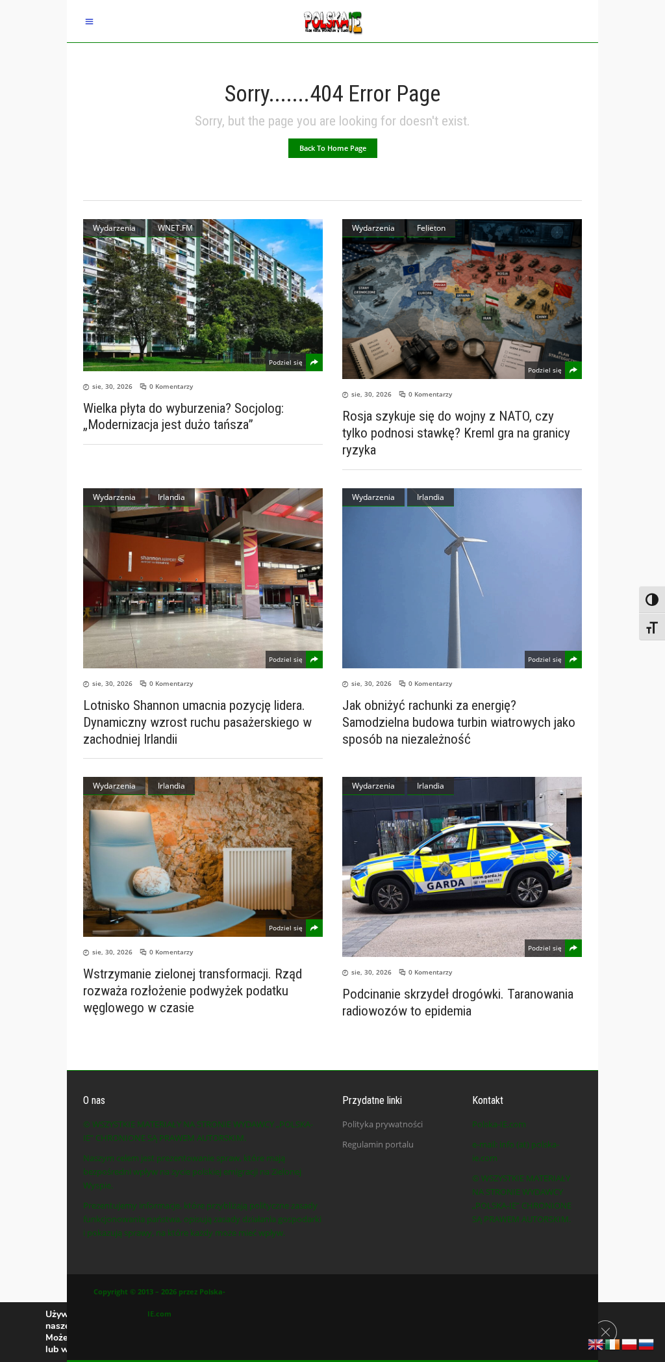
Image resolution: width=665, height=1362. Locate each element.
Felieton (431, 227)
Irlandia (171, 497)
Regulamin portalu (378, 1144)
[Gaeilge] (613, 1343)
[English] (596, 1343)
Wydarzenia (114, 227)
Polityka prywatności (382, 1124)
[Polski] (629, 1343)
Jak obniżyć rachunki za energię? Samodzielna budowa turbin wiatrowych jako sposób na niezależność (458, 722)
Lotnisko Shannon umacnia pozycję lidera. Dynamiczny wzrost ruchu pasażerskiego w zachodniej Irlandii (197, 722)
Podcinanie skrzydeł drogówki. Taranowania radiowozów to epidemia (457, 1002)
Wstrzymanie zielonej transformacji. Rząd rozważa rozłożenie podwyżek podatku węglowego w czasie (192, 990)
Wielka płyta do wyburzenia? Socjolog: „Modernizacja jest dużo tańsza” (183, 416)
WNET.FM (175, 227)
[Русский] (646, 1343)
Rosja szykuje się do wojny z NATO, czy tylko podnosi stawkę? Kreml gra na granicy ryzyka (456, 433)
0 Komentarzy (171, 386)
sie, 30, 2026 (112, 386)
